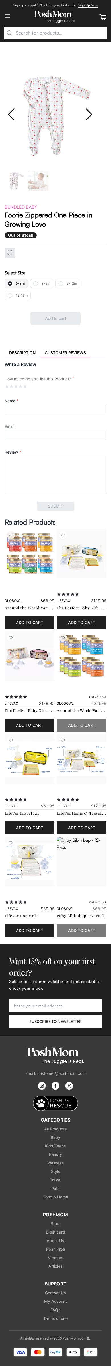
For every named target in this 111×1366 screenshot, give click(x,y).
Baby (55, 1137)
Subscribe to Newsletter (55, 1021)
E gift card (55, 1232)
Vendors (55, 1257)
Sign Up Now (88, 5)
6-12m (72, 283)
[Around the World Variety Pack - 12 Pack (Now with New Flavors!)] (29, 553)
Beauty (55, 1154)
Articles (55, 1266)
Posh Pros (55, 1249)
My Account (55, 1301)
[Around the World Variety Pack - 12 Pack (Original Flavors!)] (81, 656)
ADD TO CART (29, 622)
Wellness (55, 1162)
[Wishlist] (11, 535)
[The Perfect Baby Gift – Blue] (81, 553)
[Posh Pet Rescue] (55, 1103)
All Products (55, 1128)
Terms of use (55, 1318)
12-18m (22, 295)
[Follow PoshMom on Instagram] (42, 1086)
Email (9, 426)
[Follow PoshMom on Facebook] (55, 1086)
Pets (55, 1188)
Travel (55, 1179)
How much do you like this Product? (39, 378)
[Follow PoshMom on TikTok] (69, 1086)
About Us (55, 1240)
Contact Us (55, 1292)
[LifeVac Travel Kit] (29, 759)
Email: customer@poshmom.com (55, 1073)
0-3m (20, 283)
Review (13, 452)
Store (56, 1223)
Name (11, 400)
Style (55, 1171)
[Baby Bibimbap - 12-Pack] (81, 861)
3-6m (45, 283)
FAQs (55, 1309)
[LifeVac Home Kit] (29, 861)
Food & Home (55, 1196)
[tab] (22, 353)
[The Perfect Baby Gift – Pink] (29, 656)
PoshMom (55, 1214)
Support (56, 1284)
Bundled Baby (21, 207)
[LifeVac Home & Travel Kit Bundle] (81, 759)
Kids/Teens (55, 1145)
